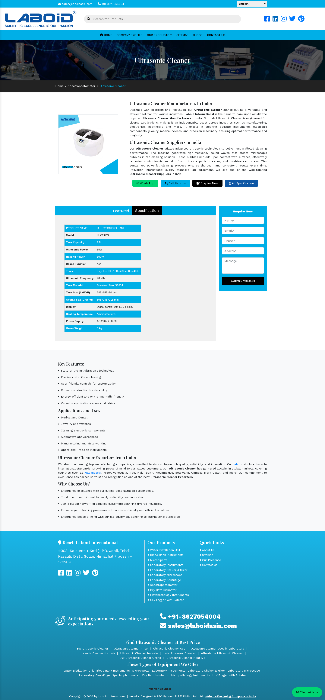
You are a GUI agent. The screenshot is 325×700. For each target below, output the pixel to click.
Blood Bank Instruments (166, 555)
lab (235, 464)
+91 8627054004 (112, 4)
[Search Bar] (88, 19)
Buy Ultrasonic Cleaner (92, 648)
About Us (208, 550)
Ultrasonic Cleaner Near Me (185, 658)
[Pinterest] (301, 20)
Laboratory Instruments (166, 565)
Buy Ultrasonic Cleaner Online (140, 658)
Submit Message (243, 280)
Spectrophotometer (81, 86)
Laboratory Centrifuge (165, 580)
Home (107, 35)
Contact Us (216, 35)
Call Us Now (177, 183)
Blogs (198, 35)
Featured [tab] (121, 210)
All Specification (242, 183)
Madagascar (93, 472)
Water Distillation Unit (164, 550)
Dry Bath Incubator (163, 590)
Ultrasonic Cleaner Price (131, 648)
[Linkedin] (275, 20)
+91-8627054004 (193, 616)
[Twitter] (292, 20)
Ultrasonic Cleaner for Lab (96, 653)
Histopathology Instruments (169, 595)
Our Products (158, 35)
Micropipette (158, 560)
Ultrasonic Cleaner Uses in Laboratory (217, 648)
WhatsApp (146, 183)
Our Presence (211, 560)
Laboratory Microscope (165, 575)
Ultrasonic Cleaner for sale (139, 653)
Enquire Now (209, 183)
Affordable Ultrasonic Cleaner (222, 653)
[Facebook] (267, 20)
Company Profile (129, 35)
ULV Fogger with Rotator (166, 600)
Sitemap (182, 35)
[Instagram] (284, 20)
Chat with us (308, 692)
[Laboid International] (40, 18)
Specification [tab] (147, 210)
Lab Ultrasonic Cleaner (179, 653)
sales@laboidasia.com (76, 4)
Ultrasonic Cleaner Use (169, 648)
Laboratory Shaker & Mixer (168, 570)
